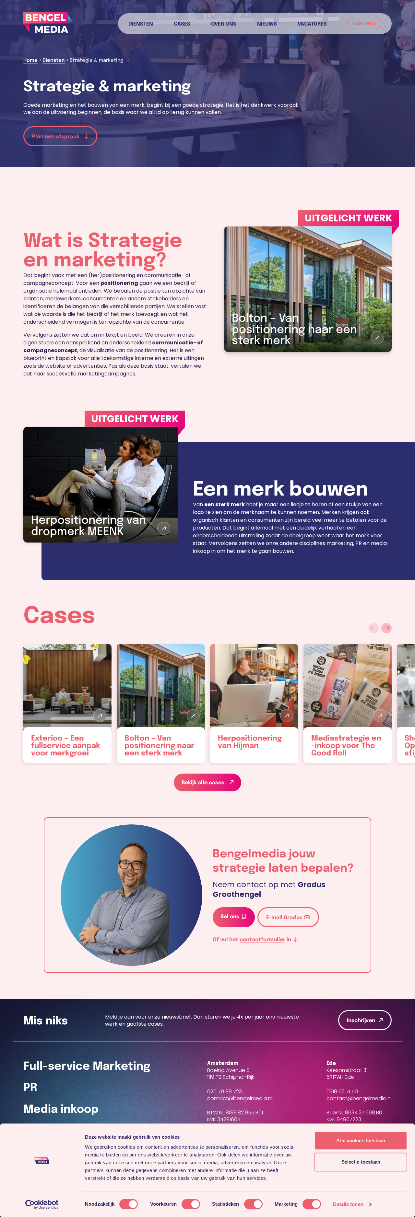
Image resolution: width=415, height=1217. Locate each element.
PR (30, 1088)
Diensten (140, 24)
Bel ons (230, 917)
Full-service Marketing (86, 1066)
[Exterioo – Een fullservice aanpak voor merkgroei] (67, 703)
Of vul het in (252, 940)
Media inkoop (61, 1109)
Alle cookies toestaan (360, 1140)
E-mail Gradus (285, 918)
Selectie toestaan (361, 1162)
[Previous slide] (373, 628)
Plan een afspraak (56, 137)
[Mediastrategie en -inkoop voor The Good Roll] (347, 703)
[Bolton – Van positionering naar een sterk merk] (161, 703)
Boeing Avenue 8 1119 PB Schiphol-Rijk (230, 1073)
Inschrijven (361, 1020)
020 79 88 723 (224, 1091)
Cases (182, 24)
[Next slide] (386, 628)
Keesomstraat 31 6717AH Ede (347, 1073)
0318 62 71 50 (342, 1091)
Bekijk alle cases (204, 783)
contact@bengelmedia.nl (239, 1098)
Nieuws (267, 24)
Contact (364, 24)
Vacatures (312, 24)
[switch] (191, 1204)
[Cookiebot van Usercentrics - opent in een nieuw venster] (42, 1204)
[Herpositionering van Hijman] (254, 703)
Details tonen (348, 1204)
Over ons (223, 24)
